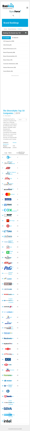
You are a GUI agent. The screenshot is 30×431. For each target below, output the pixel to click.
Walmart (10, 333)
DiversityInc (8, 115)
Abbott (10, 204)
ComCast (10, 183)
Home (5, 29)
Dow (9, 349)
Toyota (10, 247)
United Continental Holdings (11, 402)
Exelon (10, 278)
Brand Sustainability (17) (10, 56)
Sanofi (10, 317)
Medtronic (11, 338)
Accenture (11, 189)
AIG (9, 359)
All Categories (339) (8, 41)
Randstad (10, 312)
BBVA (9, 408)
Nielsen (10, 236)
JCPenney (11, 354)
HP (9, 391)
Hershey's (11, 284)
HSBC (10, 364)
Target (10, 226)
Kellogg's (10, 262)
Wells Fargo (11, 220)
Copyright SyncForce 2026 (15, 428)
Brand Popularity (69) (9, 52)
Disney (10, 257)
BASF (9, 215)
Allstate (10, 380)
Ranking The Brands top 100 (12, 33)
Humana (10, 375)
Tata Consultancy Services (11, 414)
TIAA (9, 231)
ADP (9, 168)
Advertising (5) (7, 45)
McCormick (11, 370)
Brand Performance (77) (9, 48)
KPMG (10, 199)
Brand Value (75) (7, 60)
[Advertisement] (15, 91)
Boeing (10, 322)
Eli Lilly (10, 178)
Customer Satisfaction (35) (10, 63)
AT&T (9, 157)
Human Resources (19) (9, 67)
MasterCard (11, 194)
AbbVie (10, 289)
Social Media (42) (8, 71)
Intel (9, 421)
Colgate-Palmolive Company (10, 300)
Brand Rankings (12, 29)
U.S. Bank (11, 396)
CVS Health (11, 294)
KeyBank (10, 343)
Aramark (10, 306)
